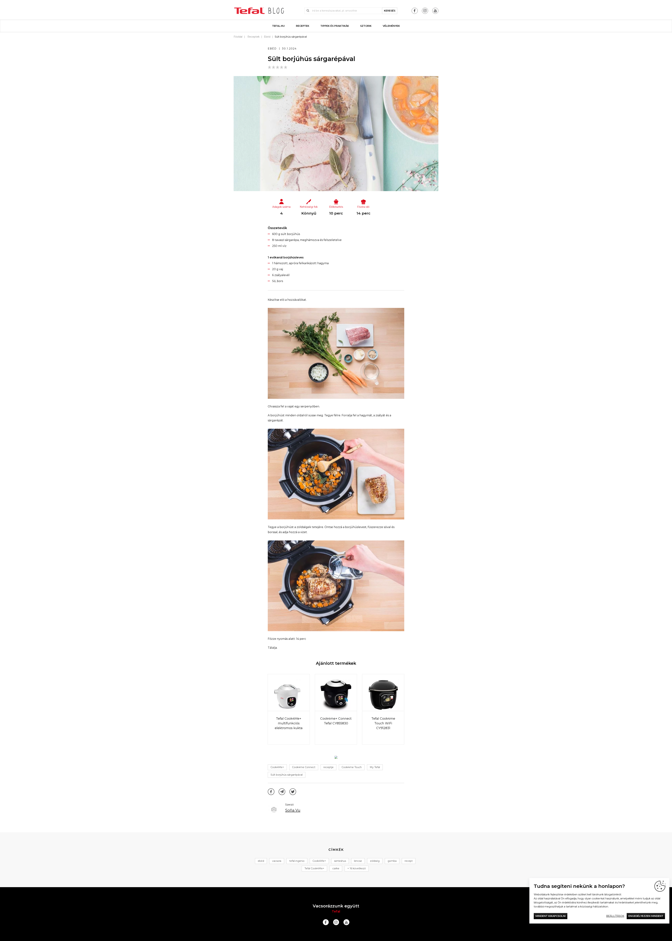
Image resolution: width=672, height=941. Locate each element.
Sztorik (366, 25)
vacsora (276, 860)
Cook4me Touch (352, 767)
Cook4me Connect (303, 767)
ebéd (261, 860)
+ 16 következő (356, 868)
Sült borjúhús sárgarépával (287, 774)
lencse (358, 860)
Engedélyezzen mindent (645, 916)
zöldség (375, 860)
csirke (335, 868)
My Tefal (375, 767)
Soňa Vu (292, 810)
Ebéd (267, 36)
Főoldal (238, 36)
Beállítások (615, 916)
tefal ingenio (296, 860)
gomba (392, 860)
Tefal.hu (278, 25)
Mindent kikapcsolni (551, 916)
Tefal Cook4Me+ (314, 868)
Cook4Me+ (277, 767)
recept (409, 860)
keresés (389, 10)
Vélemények (391, 25)
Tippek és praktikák (334, 25)
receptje (328, 767)
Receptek (302, 25)
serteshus (340, 860)
